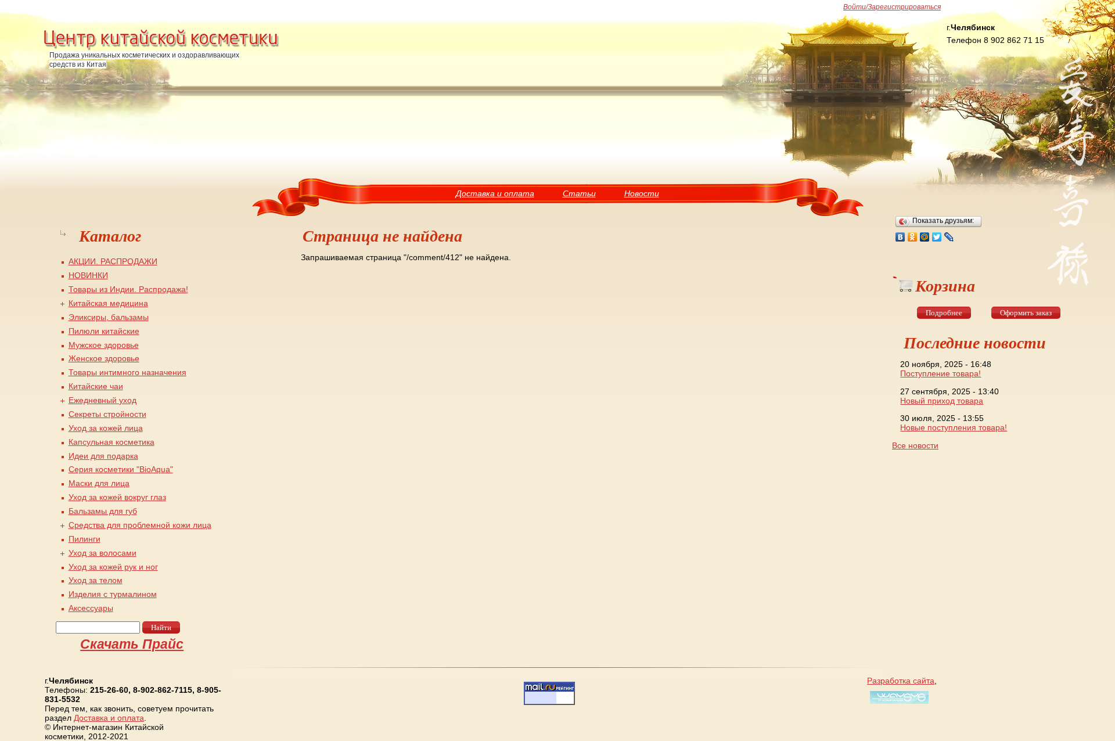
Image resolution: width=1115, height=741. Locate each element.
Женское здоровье (104, 358)
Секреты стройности (107, 414)
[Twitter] (937, 236)
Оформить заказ (1026, 312)
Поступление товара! (940, 373)
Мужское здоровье (104, 345)
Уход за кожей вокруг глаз (117, 497)
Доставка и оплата (495, 193)
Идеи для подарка (103, 456)
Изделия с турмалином (113, 594)
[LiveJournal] (949, 236)
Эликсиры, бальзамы (109, 317)
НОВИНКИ (88, 275)
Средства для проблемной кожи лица (140, 525)
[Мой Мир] (925, 236)
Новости (641, 193)
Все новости (915, 445)
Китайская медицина (108, 303)
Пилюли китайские (104, 331)
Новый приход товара (941, 400)
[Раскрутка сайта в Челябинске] (898, 703)
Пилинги (84, 539)
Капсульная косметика (111, 442)
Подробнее (944, 312)
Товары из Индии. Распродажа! (128, 289)
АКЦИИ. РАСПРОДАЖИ (113, 261)
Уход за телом (96, 580)
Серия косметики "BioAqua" (121, 469)
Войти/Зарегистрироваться (892, 7)
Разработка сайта (900, 680)
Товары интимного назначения (127, 372)
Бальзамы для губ (103, 511)
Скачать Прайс (132, 644)
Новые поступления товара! (953, 427)
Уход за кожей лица (106, 428)
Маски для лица (99, 483)
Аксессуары (91, 608)
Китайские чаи (96, 386)
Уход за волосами (102, 552)
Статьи (579, 193)
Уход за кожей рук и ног (113, 566)
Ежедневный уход (102, 400)
